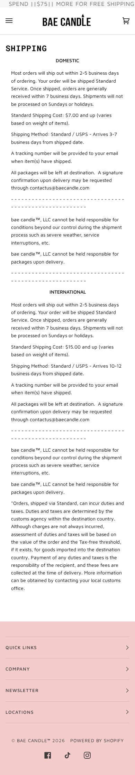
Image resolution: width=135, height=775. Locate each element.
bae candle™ (34, 740)
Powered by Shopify (97, 740)
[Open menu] (16, 21)
